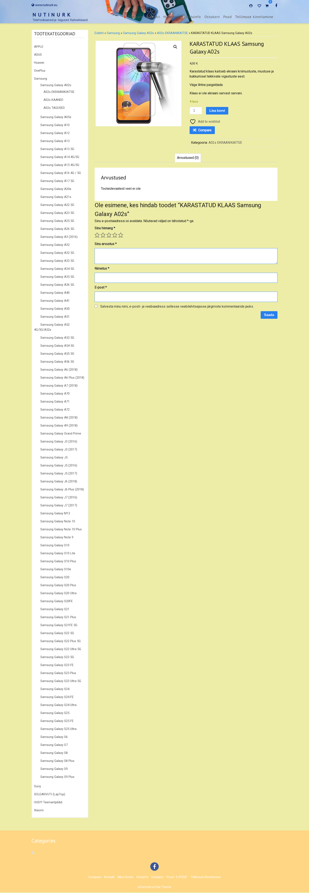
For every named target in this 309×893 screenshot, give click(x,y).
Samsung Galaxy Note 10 (57, 521)
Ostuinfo (193, 16)
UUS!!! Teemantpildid (48, 802)
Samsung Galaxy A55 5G (57, 354)
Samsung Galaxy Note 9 (56, 537)
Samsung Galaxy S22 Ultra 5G (60, 649)
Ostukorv (212, 16)
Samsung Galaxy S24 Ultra (58, 705)
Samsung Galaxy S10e (55, 569)
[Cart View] (266, 6)
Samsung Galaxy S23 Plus (58, 673)
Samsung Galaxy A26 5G (57, 229)
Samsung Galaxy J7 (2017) (58, 505)
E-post (101, 287)
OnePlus (39, 70)
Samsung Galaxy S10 (54, 545)
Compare (135, 16)
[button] (175, 47)
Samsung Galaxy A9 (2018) (59, 425)
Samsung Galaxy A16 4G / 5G (60, 173)
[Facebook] (276, 5)
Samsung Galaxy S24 (54, 689)
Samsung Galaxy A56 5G (57, 362)
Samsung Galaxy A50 (55, 309)
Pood (227, 16)
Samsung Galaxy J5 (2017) (58, 473)
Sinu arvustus (106, 244)
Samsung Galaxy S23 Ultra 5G (60, 681)
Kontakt (153, 16)
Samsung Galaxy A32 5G (57, 253)
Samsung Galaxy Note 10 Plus (61, 529)
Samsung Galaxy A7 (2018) (59, 385)
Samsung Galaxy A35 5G (57, 277)
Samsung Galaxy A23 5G (57, 213)
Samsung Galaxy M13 (55, 513)
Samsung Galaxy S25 (54, 713)
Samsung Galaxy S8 (54, 753)
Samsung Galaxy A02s (55, 85)
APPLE (38, 47)
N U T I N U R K (52, 14)
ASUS (38, 55)
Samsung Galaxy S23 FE (57, 665)
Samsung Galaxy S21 (54, 609)
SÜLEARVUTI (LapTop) (49, 794)
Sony (37, 786)
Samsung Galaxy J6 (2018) (58, 481)
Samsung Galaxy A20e (55, 189)
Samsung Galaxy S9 (54, 769)
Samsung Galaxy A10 (55, 125)
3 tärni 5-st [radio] (108, 234)
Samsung (40, 78)
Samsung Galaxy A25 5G (57, 221)
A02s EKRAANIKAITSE (59, 92)
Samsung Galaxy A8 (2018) (59, 417)
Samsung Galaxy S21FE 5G (58, 625)
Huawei (39, 63)
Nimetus (102, 268)
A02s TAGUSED (54, 108)
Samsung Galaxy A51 (55, 317)
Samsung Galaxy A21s (55, 197)
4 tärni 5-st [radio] (114, 234)
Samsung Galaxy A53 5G (57, 338)
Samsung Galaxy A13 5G (57, 149)
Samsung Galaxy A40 (55, 293)
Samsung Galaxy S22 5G (57, 633)
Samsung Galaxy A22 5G (57, 205)
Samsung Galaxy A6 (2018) (59, 369)
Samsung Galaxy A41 (55, 301)
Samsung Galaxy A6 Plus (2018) (62, 377)
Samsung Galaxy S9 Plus (57, 777)
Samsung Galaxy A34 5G (57, 269)
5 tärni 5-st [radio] (120, 234)
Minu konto (173, 16)
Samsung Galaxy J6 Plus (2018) (62, 489)
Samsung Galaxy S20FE (56, 601)
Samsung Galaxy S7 (54, 745)
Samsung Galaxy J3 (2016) (58, 441)
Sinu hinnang (105, 228)
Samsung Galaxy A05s (55, 117)
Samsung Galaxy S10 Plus (58, 561)
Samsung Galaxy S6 (54, 737)
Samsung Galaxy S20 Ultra (58, 593)
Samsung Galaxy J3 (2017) (58, 449)
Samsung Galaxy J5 (53, 457)
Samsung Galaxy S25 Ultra (58, 729)
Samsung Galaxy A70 (55, 393)
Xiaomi (39, 810)
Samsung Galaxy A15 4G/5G (59, 165)
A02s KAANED (53, 100)
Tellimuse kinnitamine (254, 16)
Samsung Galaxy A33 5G (57, 261)
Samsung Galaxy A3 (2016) (59, 237)
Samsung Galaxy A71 (55, 401)
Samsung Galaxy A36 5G (57, 285)
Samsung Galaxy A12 (55, 133)
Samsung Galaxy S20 (54, 577)
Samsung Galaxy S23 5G (57, 657)
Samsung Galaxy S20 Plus (58, 585)
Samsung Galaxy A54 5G (57, 346)
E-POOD (181, 877)
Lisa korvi (217, 110)
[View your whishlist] (260, 5)
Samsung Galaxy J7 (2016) (58, 497)
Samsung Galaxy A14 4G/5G (59, 157)
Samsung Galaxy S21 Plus (58, 617)
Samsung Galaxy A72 (55, 409)
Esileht (99, 33)
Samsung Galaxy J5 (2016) (58, 465)
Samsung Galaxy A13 (55, 141)
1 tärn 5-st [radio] (97, 234)
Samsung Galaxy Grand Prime (60, 433)
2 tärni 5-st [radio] (103, 234)
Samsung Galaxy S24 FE (57, 697)
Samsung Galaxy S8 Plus (57, 761)
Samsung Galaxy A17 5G (57, 181)
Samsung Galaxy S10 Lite (57, 553)
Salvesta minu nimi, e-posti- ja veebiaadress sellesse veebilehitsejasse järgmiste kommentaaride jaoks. (177, 306)
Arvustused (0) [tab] (188, 158)
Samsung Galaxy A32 (55, 245)
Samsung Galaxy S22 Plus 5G (60, 641)
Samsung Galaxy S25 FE (57, 721)
